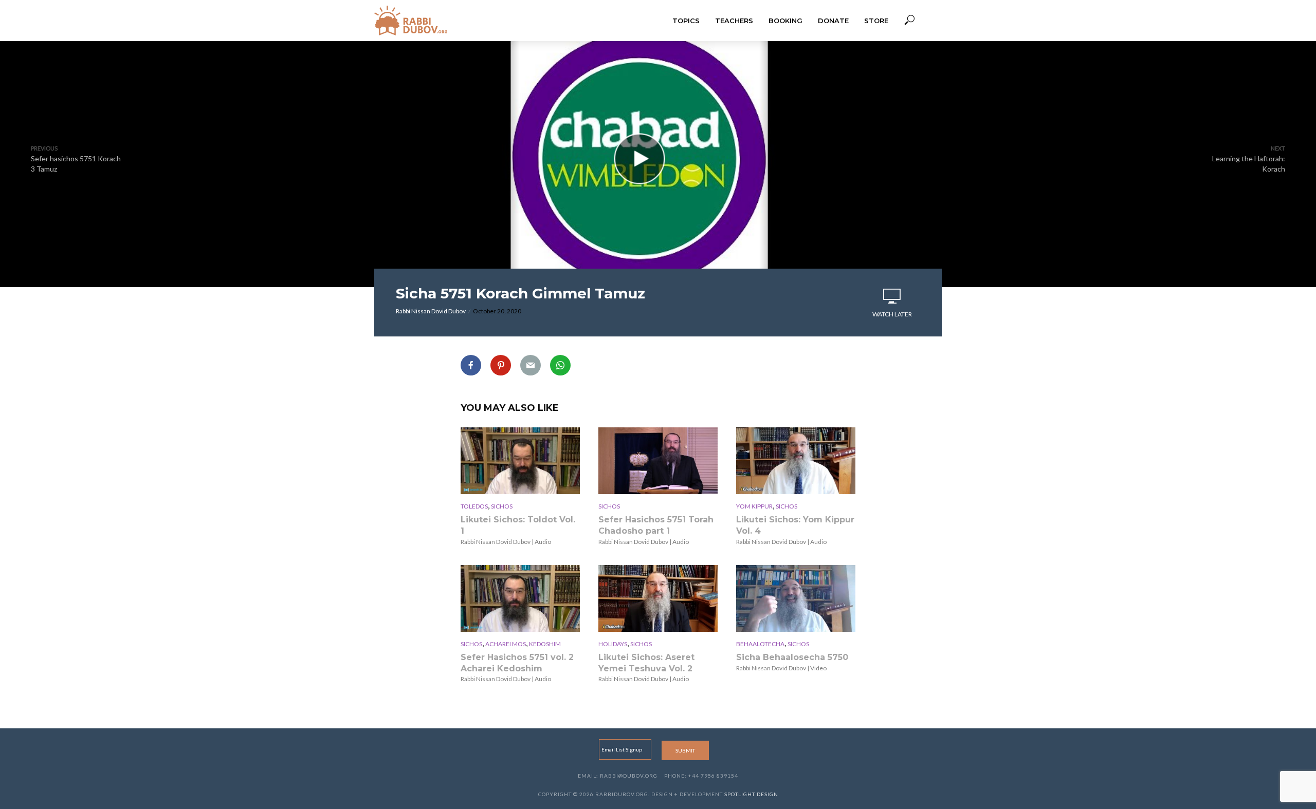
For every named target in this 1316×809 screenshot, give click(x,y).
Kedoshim (545, 644)
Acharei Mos (505, 644)
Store (876, 20)
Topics (686, 20)
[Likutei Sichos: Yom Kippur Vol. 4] (795, 460)
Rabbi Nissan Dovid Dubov (431, 311)
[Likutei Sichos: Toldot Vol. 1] (520, 460)
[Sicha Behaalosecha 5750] (795, 598)
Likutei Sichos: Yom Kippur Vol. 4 (795, 525)
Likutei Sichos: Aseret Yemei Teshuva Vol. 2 (646, 662)
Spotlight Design (751, 794)
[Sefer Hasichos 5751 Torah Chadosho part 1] (658, 460)
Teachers (734, 20)
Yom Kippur (754, 506)
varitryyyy (658, 216)
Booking (785, 20)
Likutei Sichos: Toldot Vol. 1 (518, 525)
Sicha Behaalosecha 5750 (792, 657)
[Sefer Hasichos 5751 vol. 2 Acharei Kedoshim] (520, 598)
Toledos (474, 506)
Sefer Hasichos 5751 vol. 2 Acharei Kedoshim (517, 662)
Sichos (502, 506)
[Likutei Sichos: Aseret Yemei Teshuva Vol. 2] (658, 598)
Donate (833, 20)
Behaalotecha (760, 644)
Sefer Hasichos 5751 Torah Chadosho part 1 (656, 525)
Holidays (612, 644)
